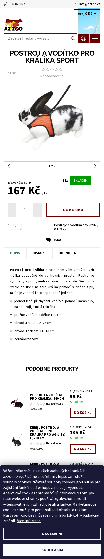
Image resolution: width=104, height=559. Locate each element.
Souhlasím (52, 550)
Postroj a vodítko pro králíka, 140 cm (47, 396)
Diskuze (39, 253)
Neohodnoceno (52, 76)
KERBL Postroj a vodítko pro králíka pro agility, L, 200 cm (47, 433)
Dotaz (57, 240)
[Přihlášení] (83, 38)
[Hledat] (73, 38)
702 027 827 (17, 4)
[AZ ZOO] (52, 24)
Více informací (29, 521)
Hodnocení (68, 253)
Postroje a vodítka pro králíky (76, 225)
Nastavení (52, 534)
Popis (15, 253)
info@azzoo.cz (89, 4)
